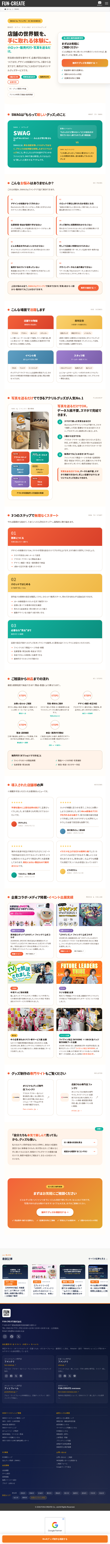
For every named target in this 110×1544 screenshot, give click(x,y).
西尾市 (23, 1493)
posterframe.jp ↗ (10, 1392)
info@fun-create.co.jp (16, 1331)
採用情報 (5, 1477)
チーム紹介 (6, 1473)
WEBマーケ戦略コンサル (11, 1437)
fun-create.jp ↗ (10, 1365)
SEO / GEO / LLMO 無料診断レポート (15, 1440)
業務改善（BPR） (62, 1434)
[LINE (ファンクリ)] (21, 1376)
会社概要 (5, 1470)
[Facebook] (11, 1336)
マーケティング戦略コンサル (66, 1428)
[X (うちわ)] (70, 1376)
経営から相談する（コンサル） (79, 1151)
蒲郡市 (75, 1493)
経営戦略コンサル (62, 1424)
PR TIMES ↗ (30, 954)
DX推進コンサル (62, 1431)
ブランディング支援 (63, 1440)
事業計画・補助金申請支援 (65, 1421)
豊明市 (24, 1497)
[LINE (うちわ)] (74, 1376)
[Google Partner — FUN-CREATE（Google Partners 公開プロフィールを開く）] (55, 1527)
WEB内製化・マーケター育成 (12, 1434)
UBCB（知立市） (88, 1054)
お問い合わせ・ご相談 (64, 1457)
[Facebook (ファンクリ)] (11, 1376)
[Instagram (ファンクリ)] (6, 1376)
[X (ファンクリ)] (16, 1376)
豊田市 (49, 1493)
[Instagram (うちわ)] (60, 1376)
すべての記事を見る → (98, 1259)
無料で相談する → (88, 287)
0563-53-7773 (11, 1328)
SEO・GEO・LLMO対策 (11, 1421)
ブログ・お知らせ (8, 1483)
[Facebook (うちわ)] (65, 1376)
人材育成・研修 (61, 1437)
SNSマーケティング (9, 1428)
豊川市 (66, 1493)
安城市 (40, 1493)
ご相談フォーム (61, 1463)
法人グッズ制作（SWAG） (11, 1460)
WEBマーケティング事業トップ (13, 1418)
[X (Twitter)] (18, 1336)
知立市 (16, 1497)
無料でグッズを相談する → (85, 62)
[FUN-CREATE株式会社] (13, 3)
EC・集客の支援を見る (79, 1142)
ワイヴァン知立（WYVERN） (86, 1048)
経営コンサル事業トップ (65, 1418)
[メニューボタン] (106, 3)
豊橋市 (58, 1493)
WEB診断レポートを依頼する (66, 1460)
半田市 (93, 1493)
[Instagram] (4, 1336)
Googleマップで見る (63, 1467)
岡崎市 (31, 1493)
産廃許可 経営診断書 (63, 1444)
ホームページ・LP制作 (10, 1431)
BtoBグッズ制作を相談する (55, 1539)
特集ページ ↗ (17, 954)
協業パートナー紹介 (9, 1480)
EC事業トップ (7, 1457)
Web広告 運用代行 (8, 1424)
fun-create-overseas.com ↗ (68, 1392)
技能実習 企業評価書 (63, 1447)
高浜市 (101, 1493)
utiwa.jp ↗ (62, 1365)
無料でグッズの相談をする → (55, 1212)
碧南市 (84, 1493)
